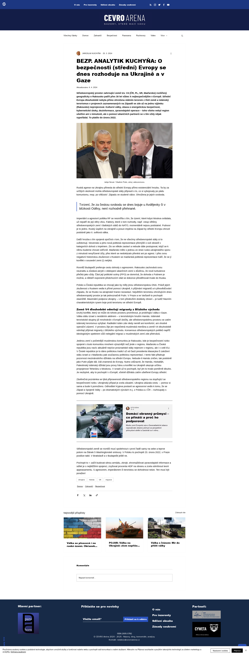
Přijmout (237, 650)
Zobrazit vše (180, 512)
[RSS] (150, 4)
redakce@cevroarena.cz (128, 640)
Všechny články (70, 35)
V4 (100, 480)
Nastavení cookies (220, 650)
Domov (85, 35)
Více (163, 35)
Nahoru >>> (4, 643)
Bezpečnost (112, 35)
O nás (156, 609)
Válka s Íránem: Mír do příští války (165, 544)
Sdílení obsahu (162, 620)
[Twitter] (159, 4)
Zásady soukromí (164, 626)
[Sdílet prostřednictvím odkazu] (97, 495)
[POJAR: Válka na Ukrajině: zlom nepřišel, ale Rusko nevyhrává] (124, 527)
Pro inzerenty (161, 615)
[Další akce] (170, 53)
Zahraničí (98, 35)
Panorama (126, 35)
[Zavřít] (245, 650)
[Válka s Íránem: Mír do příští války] (166, 527)
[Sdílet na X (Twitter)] (84, 495)
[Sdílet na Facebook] (78, 495)
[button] (182, 36)
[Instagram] (155, 4)
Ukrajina (81, 480)
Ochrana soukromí (18, 651)
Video (153, 35)
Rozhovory (141, 35)
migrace (109, 480)
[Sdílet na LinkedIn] (90, 495)
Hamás (92, 480)
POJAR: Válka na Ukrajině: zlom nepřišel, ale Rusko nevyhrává (124, 544)
